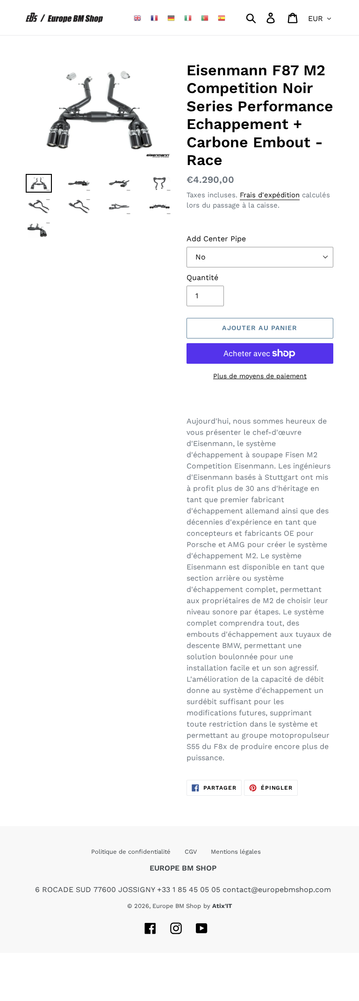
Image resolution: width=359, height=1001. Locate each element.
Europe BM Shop (176, 905)
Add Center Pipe (216, 238)
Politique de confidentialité (131, 851)
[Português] (204, 17)
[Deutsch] (171, 17)
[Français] (154, 17)
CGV (191, 851)
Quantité (202, 277)
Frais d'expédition (270, 195)
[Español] (221, 17)
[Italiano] (188, 17)
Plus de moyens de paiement (260, 376)
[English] (137, 17)
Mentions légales (236, 851)
